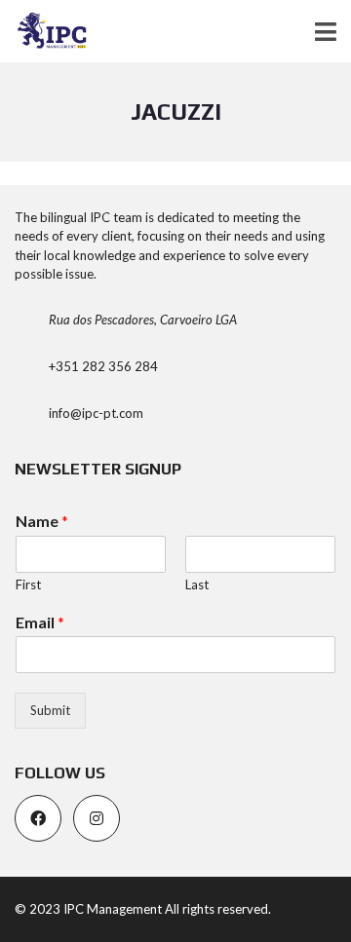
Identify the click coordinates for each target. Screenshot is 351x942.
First (28, 584)
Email (40, 622)
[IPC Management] (45, 31)
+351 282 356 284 (103, 366)
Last (197, 584)
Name (42, 520)
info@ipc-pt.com (96, 413)
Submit (50, 710)
